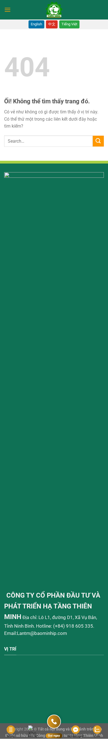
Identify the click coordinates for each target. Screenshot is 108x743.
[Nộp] (98, 141)
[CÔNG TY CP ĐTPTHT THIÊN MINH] (54, 10)
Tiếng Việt (69, 24)
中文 (51, 24)
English (36, 24)
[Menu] (7, 9)
